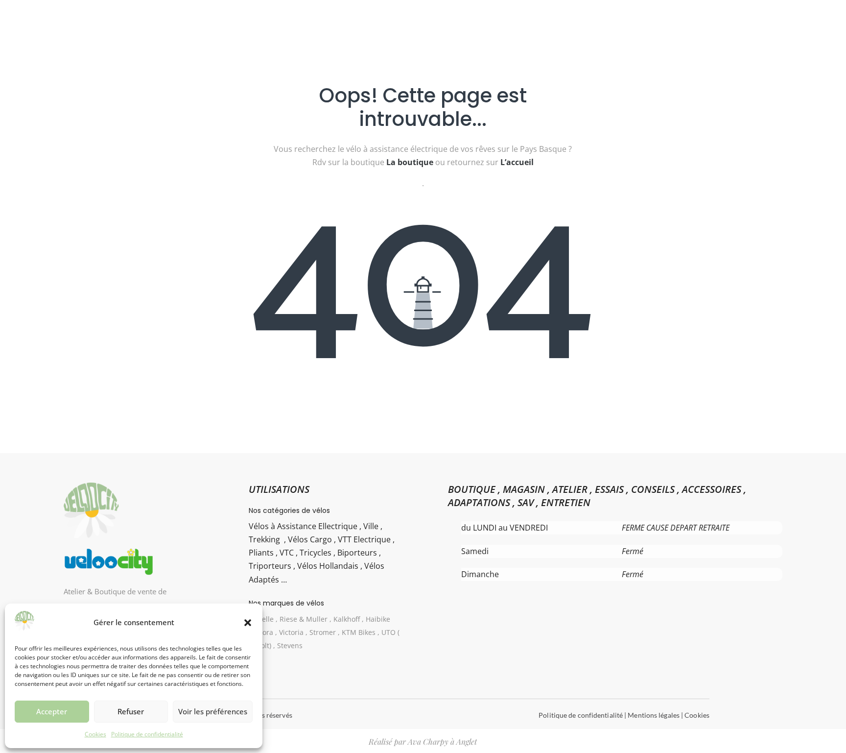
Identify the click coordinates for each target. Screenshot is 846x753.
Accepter (51, 711)
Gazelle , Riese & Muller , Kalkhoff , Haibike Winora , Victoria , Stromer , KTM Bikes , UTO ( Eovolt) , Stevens (325, 632)
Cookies (95, 734)
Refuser (131, 711)
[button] (248, 623)
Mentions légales (654, 715)
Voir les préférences (212, 711)
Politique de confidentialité (147, 734)
